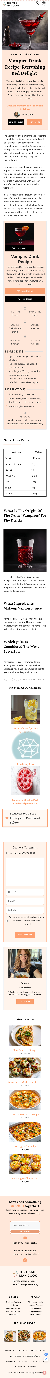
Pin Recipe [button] (26, 299)
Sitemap (32, 1367)
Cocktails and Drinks (29, 54)
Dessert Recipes (13, 1308)
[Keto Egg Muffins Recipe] (25, 1164)
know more (25, 1001)
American (37, 105)
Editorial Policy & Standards (25, 1356)
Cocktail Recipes (13, 1311)
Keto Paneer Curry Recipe (25, 1114)
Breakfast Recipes (13, 1302)
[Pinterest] (25, 1260)
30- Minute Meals (35, 1302)
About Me (9, 1351)
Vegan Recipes (35, 1311)
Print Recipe (34, 122)
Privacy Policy (38, 1351)
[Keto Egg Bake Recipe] (25, 1132)
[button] (35, 3)
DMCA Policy (38, 1361)
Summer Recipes (35, 1305)
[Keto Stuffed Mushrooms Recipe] (25, 1068)
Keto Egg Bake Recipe (25, 1146)
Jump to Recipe (16, 122)
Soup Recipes (13, 1314)
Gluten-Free (35, 1314)
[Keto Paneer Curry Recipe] (25, 1100)
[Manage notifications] (44, 1373)
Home (14, 54)
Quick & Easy (35, 1308)
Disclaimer (19, 1367)
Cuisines (25, 109)
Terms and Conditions (17, 1361)
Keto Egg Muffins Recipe (25, 1178)
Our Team (22, 1351)
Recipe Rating (13, 853)
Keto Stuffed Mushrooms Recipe (25, 1082)
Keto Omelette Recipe (25, 1050)
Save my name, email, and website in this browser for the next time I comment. (26, 921)
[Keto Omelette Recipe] (25, 1035)
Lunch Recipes (13, 1305)
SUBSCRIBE (25, 1231)
